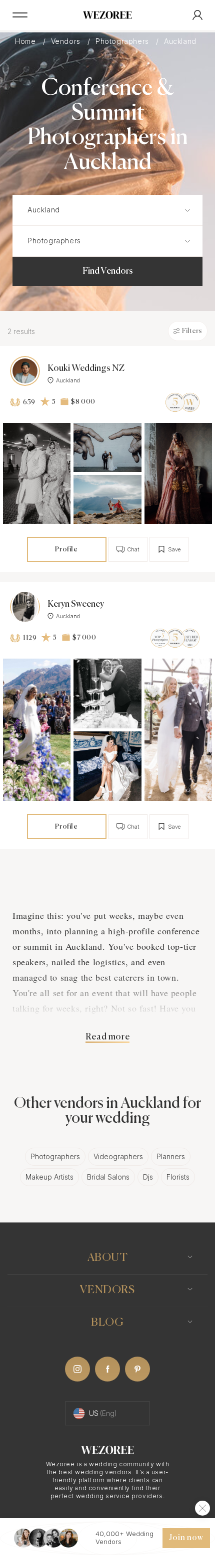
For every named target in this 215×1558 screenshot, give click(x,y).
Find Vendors (107, 271)
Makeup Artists (50, 1177)
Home (26, 41)
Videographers (118, 1156)
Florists (178, 1177)
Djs (148, 1177)
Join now (186, 1538)
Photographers (123, 41)
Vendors (67, 41)
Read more (108, 1037)
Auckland (181, 41)
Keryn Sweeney (76, 604)
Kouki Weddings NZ (86, 368)
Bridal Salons (108, 1177)
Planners (170, 1156)
